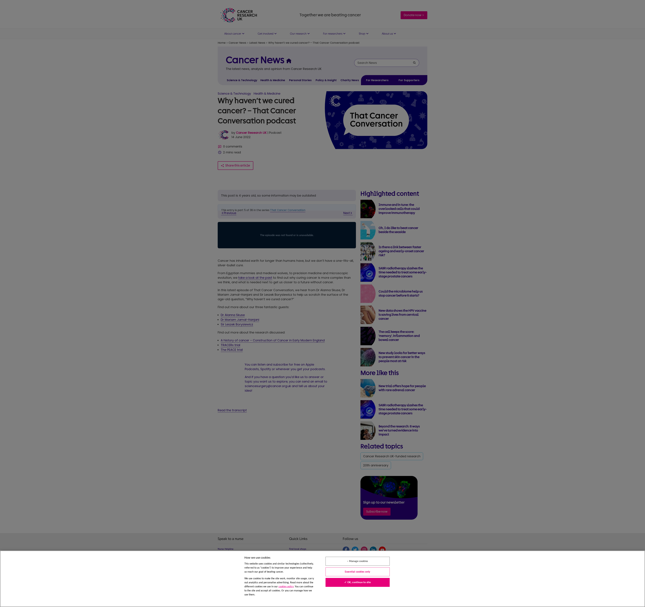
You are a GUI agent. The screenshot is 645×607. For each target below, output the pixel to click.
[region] (322, 579)
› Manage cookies (357, 561)
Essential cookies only (357, 572)
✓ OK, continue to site (357, 582)
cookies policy (285, 586)
